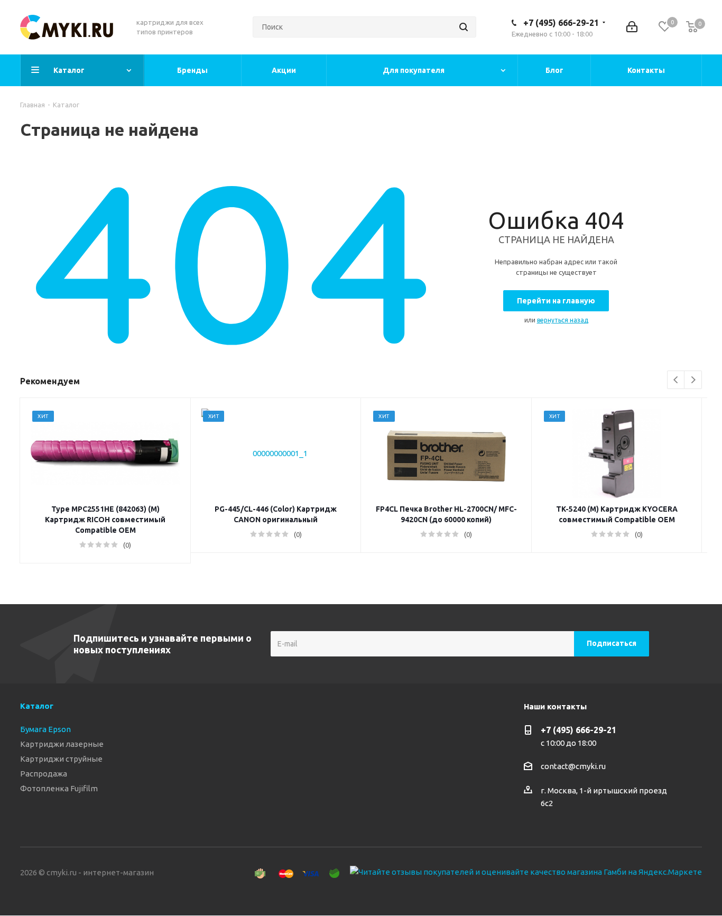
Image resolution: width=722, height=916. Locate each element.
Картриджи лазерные (62, 743)
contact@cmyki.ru (573, 766)
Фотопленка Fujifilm (59, 788)
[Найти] (463, 27)
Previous (676, 380)
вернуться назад (562, 320)
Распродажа (43, 773)
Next (693, 380)
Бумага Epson (45, 729)
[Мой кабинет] (631, 27)
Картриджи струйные (61, 758)
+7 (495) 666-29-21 (561, 22)
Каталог (36, 705)
